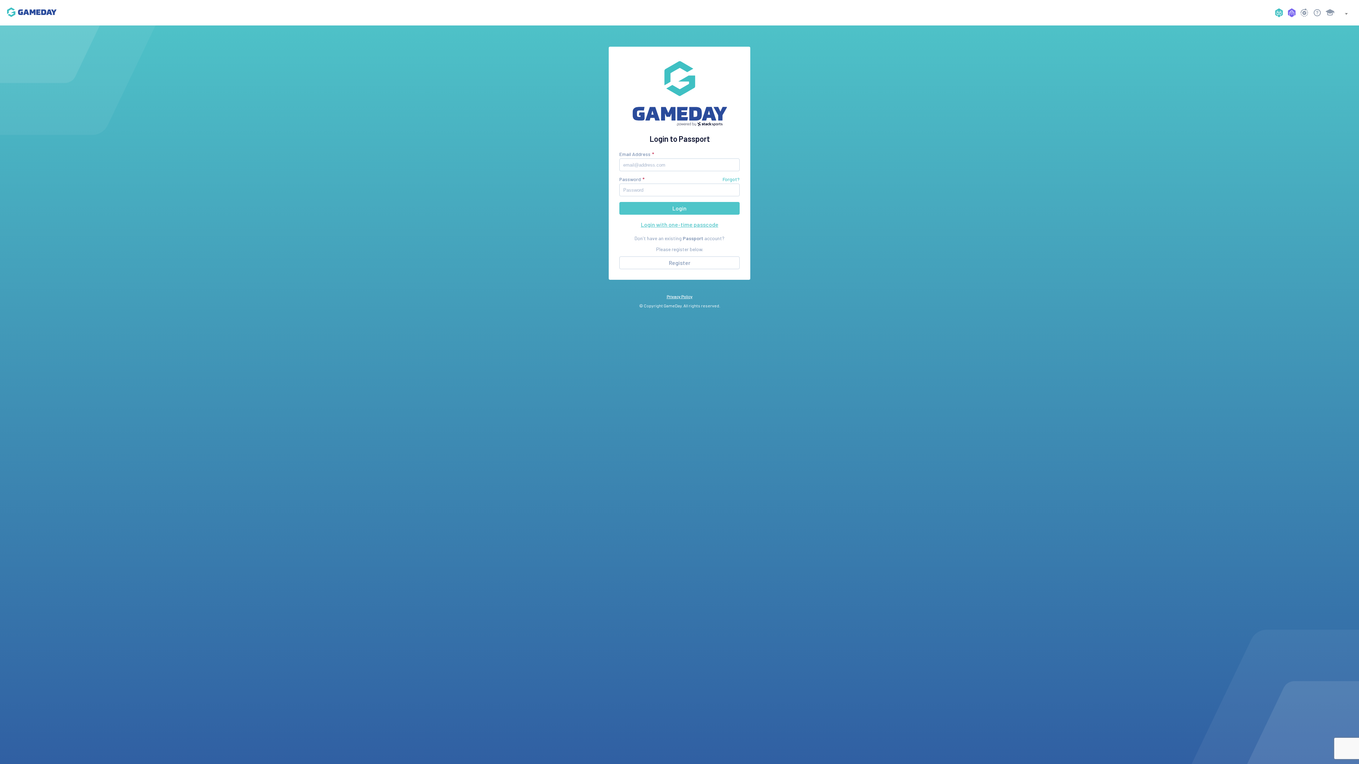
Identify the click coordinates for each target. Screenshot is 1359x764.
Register (679, 262)
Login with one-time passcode (679, 224)
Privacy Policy (680, 296)
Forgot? (731, 179)
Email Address (634, 154)
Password (630, 179)
